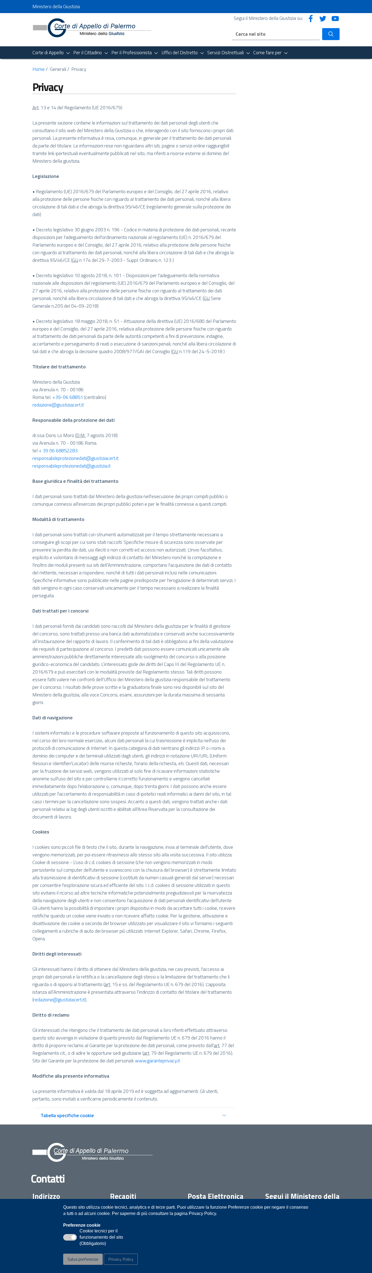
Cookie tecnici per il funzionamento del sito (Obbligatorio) (101, 1237)
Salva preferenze (83, 1259)
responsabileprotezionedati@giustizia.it (71, 465)
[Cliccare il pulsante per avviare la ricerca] (331, 34)
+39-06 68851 (67, 397)
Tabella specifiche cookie (67, 1115)
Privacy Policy (120, 1259)
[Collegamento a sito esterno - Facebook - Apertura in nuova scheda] (310, 18)
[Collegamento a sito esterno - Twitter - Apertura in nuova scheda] (323, 18)
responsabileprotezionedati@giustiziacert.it (75, 458)
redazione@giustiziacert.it (58, 404)
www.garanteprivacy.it (157, 1060)
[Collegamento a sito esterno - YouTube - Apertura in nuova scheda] (335, 18)
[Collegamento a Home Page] (91, 29)
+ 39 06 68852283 (58, 450)
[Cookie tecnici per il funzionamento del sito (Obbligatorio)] (70, 1237)
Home (38, 69)
